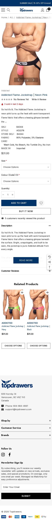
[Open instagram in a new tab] (2, 454)
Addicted (5, 90)
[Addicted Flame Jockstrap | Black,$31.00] (38, 304)
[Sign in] (42, 10)
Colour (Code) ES (10, 175)
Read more (26, 260)
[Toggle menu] (3, 10)
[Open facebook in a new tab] (9, 454)
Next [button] (33, 79)
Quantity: (5, 188)
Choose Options (13, 346)
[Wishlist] (41, 203)
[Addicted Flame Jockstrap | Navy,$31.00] (13, 304)
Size (4, 161)
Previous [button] (18, 79)
